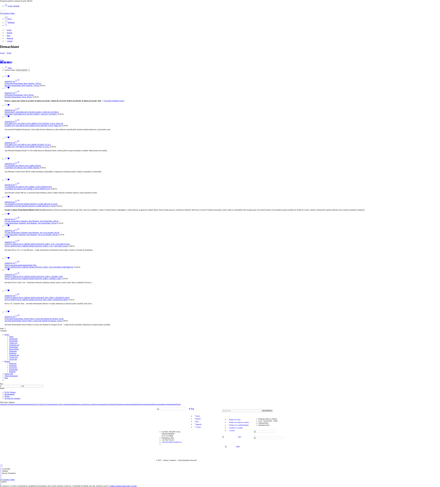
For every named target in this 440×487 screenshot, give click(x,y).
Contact (9, 41)
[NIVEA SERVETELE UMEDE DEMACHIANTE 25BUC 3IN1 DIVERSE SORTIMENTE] (222, 265)
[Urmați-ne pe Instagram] (191, 409)
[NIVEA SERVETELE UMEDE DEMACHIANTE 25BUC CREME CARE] (222, 277)
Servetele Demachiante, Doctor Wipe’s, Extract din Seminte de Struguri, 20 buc (33, 321)
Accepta (134, 486)
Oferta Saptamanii (11, 376)
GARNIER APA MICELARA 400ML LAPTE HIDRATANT (28, 189)
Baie (8, 36)
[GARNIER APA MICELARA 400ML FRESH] (222, 166)
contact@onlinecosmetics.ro (172, 442)
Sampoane (13, 351)
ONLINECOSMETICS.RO (114, 101)
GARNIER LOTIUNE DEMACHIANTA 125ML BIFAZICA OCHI (30, 206)
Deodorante (13, 341)
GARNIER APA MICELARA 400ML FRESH (22, 168)
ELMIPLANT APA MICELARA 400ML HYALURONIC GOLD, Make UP (33, 126)
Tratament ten (14, 355)
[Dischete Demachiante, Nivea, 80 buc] (222, 95)
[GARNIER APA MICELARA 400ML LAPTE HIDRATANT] (222, 187)
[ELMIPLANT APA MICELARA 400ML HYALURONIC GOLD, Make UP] (222, 124)
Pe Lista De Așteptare (12, 398)
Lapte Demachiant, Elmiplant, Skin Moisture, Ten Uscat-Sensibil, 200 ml (31, 235)
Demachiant (13, 347)
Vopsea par (13, 343)
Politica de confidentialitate (239, 425)
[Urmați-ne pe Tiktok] (193, 409)
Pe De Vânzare (10, 392)
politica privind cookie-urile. (120, 486)
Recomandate (9, 394)
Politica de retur (235, 420)
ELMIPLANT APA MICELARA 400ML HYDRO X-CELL (27, 147)
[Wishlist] (7, 77)
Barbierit (12, 372)
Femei (9, 30)
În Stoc (7, 396)
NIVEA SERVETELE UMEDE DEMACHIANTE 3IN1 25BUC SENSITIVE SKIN (36, 300)
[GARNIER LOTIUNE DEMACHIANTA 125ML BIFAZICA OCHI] (222, 204)
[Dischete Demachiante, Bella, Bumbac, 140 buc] (222, 83)
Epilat (11, 337)
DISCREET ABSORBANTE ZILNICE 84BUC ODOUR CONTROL (31, 114)
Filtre (2, 60)
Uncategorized (111, 404)
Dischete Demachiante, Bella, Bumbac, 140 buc (22, 85)
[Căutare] (6, 25)
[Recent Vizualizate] (1, 467)
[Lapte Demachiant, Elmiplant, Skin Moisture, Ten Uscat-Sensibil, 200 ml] (222, 233)
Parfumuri (12, 353)
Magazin (10, 38)
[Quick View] (18, 81)
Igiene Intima (14, 349)
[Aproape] (5, 329)
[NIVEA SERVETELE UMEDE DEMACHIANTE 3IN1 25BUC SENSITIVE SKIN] (222, 298)
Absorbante (13, 339)
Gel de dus (13, 359)
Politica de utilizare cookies (239, 422)
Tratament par (14, 345)
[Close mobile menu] (1, 478)
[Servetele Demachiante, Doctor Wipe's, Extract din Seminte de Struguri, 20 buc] (222, 319)
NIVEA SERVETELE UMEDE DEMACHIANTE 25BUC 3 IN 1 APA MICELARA (36, 246)
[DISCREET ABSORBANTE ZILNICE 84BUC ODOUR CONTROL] (222, 112)
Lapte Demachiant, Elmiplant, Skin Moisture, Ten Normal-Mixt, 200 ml (31, 223)
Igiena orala (9, 374)
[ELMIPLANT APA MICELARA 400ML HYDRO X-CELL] (222, 145)
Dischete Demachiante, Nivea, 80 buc (18, 97)
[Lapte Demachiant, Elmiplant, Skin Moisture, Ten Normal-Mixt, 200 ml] (222, 221)
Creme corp (13, 357)
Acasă (2, 53)
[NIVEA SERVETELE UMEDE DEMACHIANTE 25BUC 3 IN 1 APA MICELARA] (222, 244)
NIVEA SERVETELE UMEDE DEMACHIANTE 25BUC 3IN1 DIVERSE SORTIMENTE (39, 267)
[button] (11, 81)
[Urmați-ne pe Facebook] (189, 409)
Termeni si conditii (236, 428)
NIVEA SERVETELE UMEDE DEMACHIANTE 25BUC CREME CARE (33, 279)
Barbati (9, 33)
